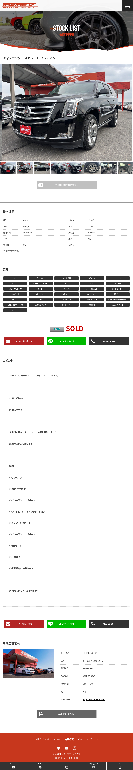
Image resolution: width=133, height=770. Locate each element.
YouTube (66, 748)
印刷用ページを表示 (66, 714)
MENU (127, 5)
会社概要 (69, 739)
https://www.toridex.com (94, 699)
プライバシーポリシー (87, 739)
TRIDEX (26, 5)
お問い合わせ (93, 764)
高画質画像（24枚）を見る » (66, 184)
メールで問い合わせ (24, 341)
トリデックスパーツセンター (48, 739)
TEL (119, 763)
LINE (58, 748)
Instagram (75, 748)
